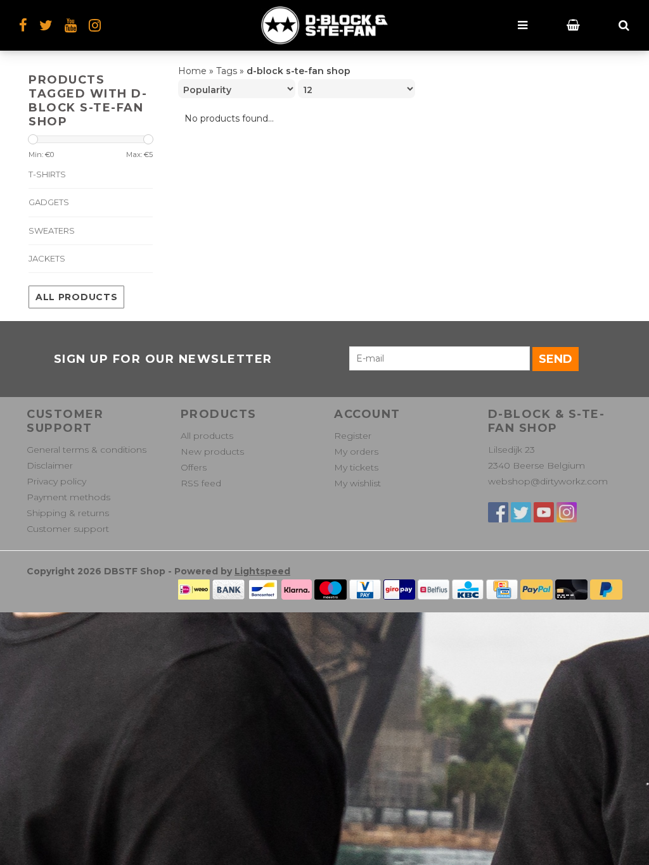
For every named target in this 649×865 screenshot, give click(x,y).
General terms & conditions (86, 449)
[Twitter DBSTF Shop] (521, 512)
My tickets (356, 467)
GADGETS (49, 202)
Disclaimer (50, 465)
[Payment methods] (194, 588)
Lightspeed (262, 571)
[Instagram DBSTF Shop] (95, 25)
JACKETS (47, 258)
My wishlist (357, 483)
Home (192, 71)
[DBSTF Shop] (324, 25)
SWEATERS (52, 230)
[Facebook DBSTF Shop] (498, 512)
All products (76, 297)
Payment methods (68, 497)
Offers (194, 467)
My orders (356, 451)
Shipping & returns (68, 513)
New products (212, 451)
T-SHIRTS (47, 174)
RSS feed (201, 483)
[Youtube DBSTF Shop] (544, 512)
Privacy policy (56, 481)
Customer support (68, 528)
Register (352, 435)
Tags (226, 71)
